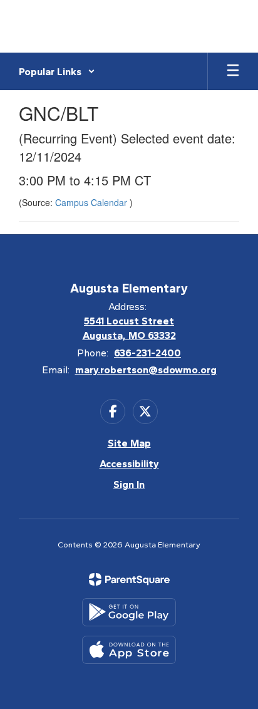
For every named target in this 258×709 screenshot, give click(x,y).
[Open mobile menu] (233, 71)
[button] (57, 71)
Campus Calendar (92, 202)
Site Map (129, 443)
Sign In (129, 484)
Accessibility (129, 464)
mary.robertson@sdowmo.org (146, 370)
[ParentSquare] (129, 579)
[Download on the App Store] (129, 650)
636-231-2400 (147, 353)
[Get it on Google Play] (129, 612)
